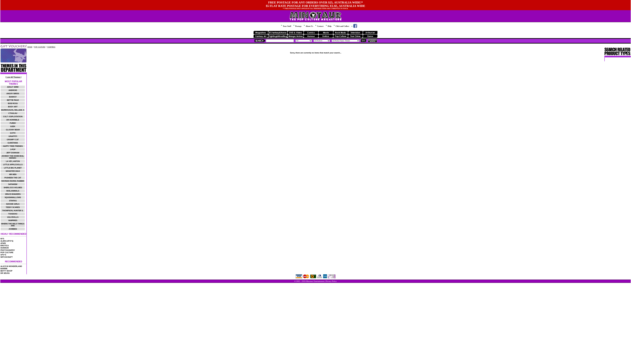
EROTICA (4, 246)
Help (329, 26)
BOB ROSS (13, 103)
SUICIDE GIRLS (12, 204)
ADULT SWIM (12, 87)
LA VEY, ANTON (13, 161)
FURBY (13, 123)
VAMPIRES (12, 220)
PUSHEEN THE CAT (12, 178)
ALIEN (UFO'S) (6, 241)
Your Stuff (286, 26)
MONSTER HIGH (13, 171)
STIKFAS (13, 201)
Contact (320, 26)
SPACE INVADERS (13, 194)
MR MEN (12, 174)
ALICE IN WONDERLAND (11, 266)
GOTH (12, 133)
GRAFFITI (13, 136)
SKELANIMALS (12, 191)
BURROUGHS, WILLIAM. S (12, 110)
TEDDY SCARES (13, 207)
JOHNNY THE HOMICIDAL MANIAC (12, 157)
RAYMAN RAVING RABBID (12, 181)
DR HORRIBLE (12, 120)
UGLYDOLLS (12, 217)
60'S (2, 239)
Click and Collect (342, 26)
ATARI (3, 243)
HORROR (4, 248)
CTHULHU (12, 113)
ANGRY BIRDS (12, 94)
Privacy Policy (331, 281)
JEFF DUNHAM (12, 153)
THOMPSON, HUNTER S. (12, 211)
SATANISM (12, 184)
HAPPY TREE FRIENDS (13, 146)
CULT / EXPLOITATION (13, 117)
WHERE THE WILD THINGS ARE (12, 225)
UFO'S (3, 255)
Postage (298, 26)
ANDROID (13, 90)
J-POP (12, 149)
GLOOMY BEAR (13, 130)
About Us (309, 26)
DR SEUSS (5, 273)
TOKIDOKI (12, 214)
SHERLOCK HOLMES (13, 188)
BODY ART (13, 107)
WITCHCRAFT (6, 257)
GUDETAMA (13, 143)
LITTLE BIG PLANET (13, 168)
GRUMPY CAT (13, 140)
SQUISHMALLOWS (13, 197)
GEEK (12, 126)
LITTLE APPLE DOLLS (13, 165)
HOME (29, 47)
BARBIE (3, 269)
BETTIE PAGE (13, 100)
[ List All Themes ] (13, 77)
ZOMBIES (13, 229)
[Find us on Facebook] (354, 27)
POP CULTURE (6, 252)
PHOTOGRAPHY (7, 250)
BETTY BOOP (6, 271)
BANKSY (13, 97)
